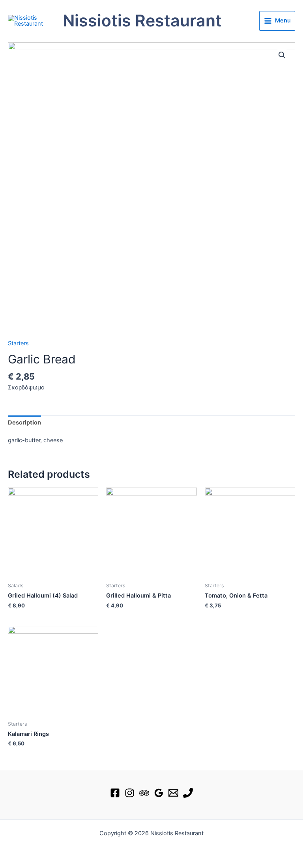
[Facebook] (115, 793)
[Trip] (144, 793)
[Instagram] (130, 793)
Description (24, 422)
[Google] (159, 793)
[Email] (173, 793)
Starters (18, 343)
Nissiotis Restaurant (142, 20)
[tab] (24, 422)
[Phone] (188, 793)
